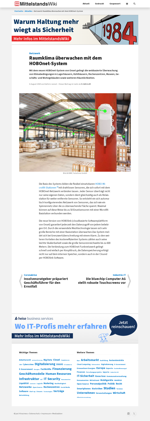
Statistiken (97, 388)
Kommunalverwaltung (116, 376)
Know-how (100, 376)
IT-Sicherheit (85, 376)
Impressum (46, 413)
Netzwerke (25, 387)
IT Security (52, 378)
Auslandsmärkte (116, 360)
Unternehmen (86, 393)
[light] (127, 4)
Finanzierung (62, 368)
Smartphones (84, 388)
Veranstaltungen (104, 393)
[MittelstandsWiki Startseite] (35, 4)
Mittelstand (94, 380)
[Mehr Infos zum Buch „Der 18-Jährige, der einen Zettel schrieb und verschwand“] (75, 30)
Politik (111, 383)
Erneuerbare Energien (86, 368)
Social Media (65, 387)
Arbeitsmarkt (90, 360)
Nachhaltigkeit (60, 383)
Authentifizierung (37, 360)
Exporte (109, 368)
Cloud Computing (84, 364)
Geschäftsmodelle (32, 374)
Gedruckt (99, 3)
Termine (119, 389)
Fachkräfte (46, 369)
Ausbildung (104, 360)
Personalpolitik (98, 383)
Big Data (48, 360)
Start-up (32, 392)
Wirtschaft (119, 393)
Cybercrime (28, 364)
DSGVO (59, 364)
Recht (119, 383)
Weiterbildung (24, 395)
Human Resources (58, 374)
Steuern (39, 392)
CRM (20, 365)
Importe (106, 372)
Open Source (37, 387)
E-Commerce (68, 365)
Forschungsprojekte (94, 372)
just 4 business (22, 413)
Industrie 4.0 (114, 372)
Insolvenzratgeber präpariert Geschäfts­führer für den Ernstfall (46, 281)
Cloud (56, 360)
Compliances (65, 360)
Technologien (47, 392)
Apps (78, 360)
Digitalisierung (45, 364)
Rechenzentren (51, 387)
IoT (41, 379)
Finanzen (81, 372)
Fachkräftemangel (120, 368)
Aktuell (86, 3)
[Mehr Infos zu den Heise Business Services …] (75, 328)
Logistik (40, 384)
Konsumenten (65, 380)
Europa (100, 368)
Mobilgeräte (106, 380)
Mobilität (118, 380)
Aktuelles (28, 11)
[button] (134, 4)
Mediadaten (57, 413)
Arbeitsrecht (25, 359)
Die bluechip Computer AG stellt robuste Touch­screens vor (102, 279)
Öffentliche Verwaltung (84, 397)
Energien (37, 369)
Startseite (18, 11)
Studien (109, 388)
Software (23, 391)
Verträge (58, 391)
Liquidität (24, 383)
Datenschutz (96, 365)
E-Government (26, 369)
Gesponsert (115, 3)
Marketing (49, 383)
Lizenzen (33, 384)
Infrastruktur (29, 378)
